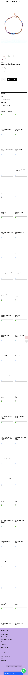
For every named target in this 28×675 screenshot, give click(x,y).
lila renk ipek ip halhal (19, 191)
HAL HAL (7, 62)
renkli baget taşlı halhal (19, 335)
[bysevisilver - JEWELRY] (13, 2)
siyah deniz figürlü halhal (6, 315)
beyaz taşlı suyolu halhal (5, 375)
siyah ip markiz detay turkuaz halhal (20, 438)
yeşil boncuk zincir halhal (6, 129)
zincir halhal (3, 396)
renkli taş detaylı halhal (19, 416)
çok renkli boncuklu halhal (6, 623)
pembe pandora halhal (5, 541)
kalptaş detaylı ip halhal (5, 458)
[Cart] (24, 2)
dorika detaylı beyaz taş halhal (7, 232)
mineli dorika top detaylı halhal (7, 149)
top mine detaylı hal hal (19, 232)
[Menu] (2, 2)
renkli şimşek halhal (4, 561)
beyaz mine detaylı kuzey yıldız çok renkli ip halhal (7, 192)
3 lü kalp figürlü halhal (5, 603)
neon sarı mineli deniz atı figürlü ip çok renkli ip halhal (6, 438)
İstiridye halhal (17, 375)
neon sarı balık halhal (19, 623)
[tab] (14, 93)
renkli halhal (3, 212)
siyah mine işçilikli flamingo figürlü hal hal (20, 273)
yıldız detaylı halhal (5, 500)
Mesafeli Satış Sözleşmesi (6, 639)
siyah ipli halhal (18, 396)
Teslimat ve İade (4, 636)
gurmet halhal (17, 561)
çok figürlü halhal (4, 355)
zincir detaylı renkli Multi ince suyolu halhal (20, 170)
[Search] (26, 2)
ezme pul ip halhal (18, 149)
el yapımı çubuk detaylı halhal (20, 458)
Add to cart (11, 79)
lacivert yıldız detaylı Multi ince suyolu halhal (7, 521)
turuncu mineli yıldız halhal (6, 252)
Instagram (3, 660)
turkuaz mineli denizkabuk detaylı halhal (6, 479)
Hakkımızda (3, 644)
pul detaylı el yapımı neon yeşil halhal (21, 582)
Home (2, 62)
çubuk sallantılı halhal (19, 129)
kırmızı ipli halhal (18, 603)
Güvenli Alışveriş (4, 641)
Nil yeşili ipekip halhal (19, 541)
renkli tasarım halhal (5, 335)
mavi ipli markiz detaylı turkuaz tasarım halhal (7, 273)
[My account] (22, 2)
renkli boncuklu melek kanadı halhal (20, 295)
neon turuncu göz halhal (19, 520)
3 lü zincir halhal (18, 355)
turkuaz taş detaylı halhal (6, 169)
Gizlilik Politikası (4, 634)
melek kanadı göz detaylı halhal (7, 294)
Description (4, 93)
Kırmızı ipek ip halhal (19, 212)
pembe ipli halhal (18, 315)
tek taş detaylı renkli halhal (20, 500)
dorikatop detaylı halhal (19, 252)
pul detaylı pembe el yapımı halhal (6, 417)
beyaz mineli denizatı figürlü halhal (6, 582)
